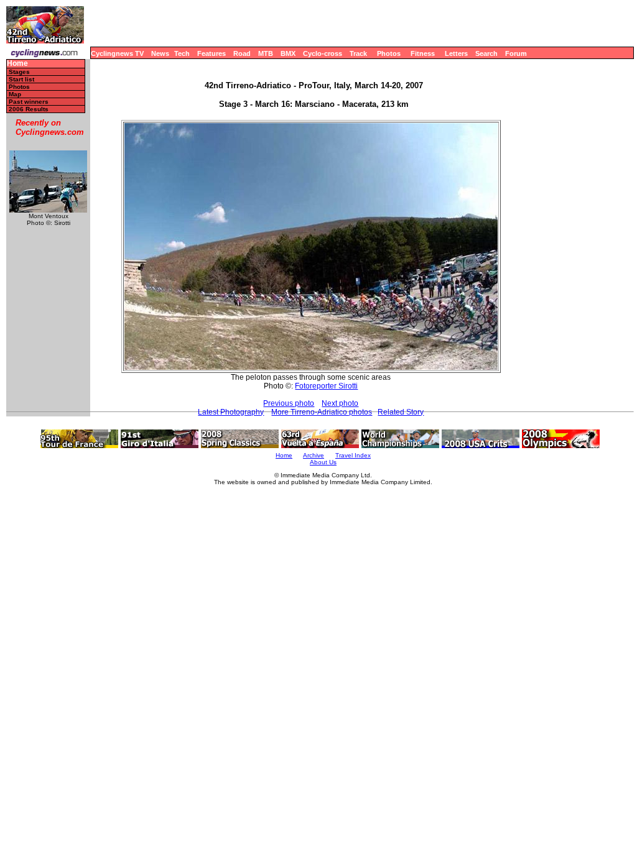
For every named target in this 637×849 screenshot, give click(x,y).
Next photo (340, 403)
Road (242, 53)
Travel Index (353, 455)
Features (211, 53)
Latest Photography (231, 412)
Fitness (423, 53)
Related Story (401, 412)
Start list (21, 79)
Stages (19, 71)
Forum (516, 53)
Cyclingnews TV (117, 53)
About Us (323, 462)
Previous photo (288, 403)
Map (15, 94)
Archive (313, 455)
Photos (389, 53)
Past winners (29, 101)
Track (358, 53)
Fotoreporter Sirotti (326, 386)
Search (486, 53)
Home (17, 64)
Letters (456, 53)
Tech (182, 53)
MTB (265, 53)
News (160, 53)
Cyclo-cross (322, 53)
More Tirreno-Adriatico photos (321, 412)
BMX (288, 53)
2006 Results (29, 109)
